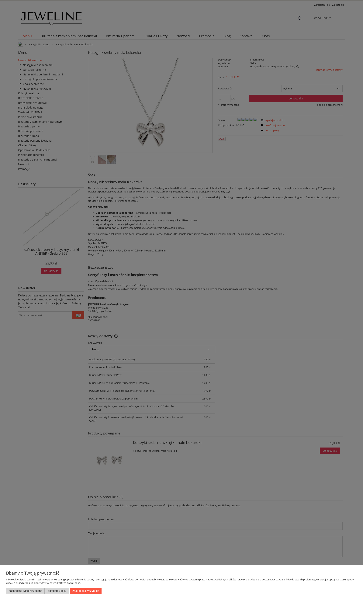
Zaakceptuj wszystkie (85, 590)
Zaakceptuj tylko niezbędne (25, 590)
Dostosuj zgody (57, 590)
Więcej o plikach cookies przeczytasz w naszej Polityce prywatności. (43, 583)
